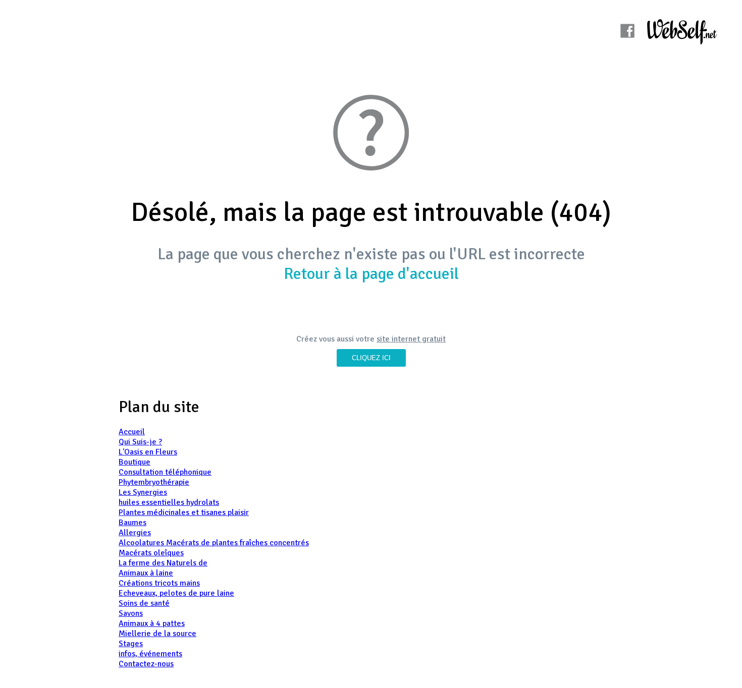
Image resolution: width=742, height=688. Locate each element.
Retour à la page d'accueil (371, 273)
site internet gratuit (411, 339)
